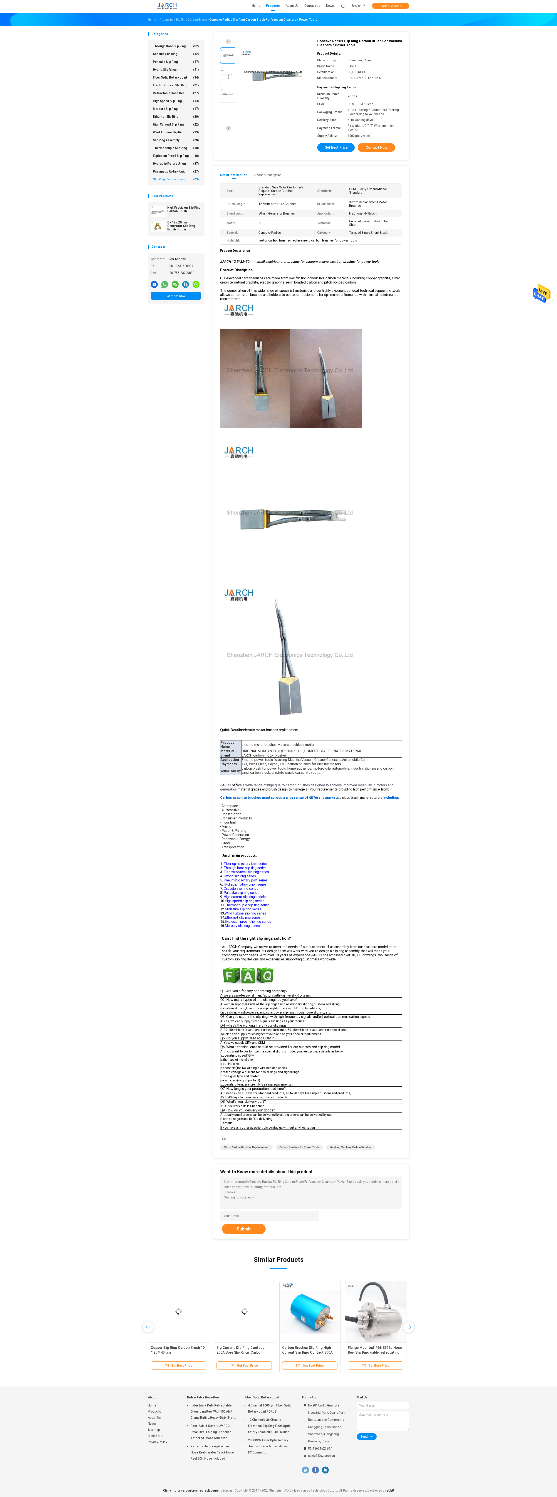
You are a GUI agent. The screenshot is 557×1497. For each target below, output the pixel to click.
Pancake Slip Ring (176, 62)
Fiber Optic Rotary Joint (176, 77)
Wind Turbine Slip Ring (176, 132)
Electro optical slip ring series (246, 872)
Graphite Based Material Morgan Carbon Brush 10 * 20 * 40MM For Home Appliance (243, 1352)
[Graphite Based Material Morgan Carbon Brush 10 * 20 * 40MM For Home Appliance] (244, 1311)
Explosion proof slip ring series (248, 922)
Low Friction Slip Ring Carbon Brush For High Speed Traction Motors (175, 1352)
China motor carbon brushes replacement (192, 1490)
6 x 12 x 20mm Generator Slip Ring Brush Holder (181, 226)
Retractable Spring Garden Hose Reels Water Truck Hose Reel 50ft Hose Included (212, 1452)
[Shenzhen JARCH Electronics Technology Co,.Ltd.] (167, 6)
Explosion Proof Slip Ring (176, 156)
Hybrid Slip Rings (176, 69)
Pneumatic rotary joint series (246, 880)
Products (154, 1411)
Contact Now (176, 296)
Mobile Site (155, 1436)
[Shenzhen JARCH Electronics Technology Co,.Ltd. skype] (185, 284)
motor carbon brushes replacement (246, 1147)
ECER (390, 1490)
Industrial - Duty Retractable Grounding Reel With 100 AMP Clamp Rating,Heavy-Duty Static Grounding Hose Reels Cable (213, 1412)
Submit (244, 1229)
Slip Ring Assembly (176, 140)
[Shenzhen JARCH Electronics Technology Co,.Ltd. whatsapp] (164, 284)
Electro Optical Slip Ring (176, 85)
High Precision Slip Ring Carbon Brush (183, 209)
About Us (154, 1417)
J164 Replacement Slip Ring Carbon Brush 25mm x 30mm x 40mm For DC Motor (306, 1352)
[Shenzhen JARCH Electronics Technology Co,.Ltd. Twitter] (305, 1470)
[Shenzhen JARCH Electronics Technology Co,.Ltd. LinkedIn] (325, 1470)
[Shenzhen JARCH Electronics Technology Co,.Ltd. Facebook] (315, 1470)
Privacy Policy (157, 1442)
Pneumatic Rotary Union (176, 171)
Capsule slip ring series (241, 888)
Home (152, 1405)
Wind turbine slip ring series (245, 913)
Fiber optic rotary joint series (245, 864)
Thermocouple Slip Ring (176, 148)
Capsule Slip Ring (176, 54)
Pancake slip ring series (241, 893)
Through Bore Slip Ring (176, 46)
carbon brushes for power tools (299, 1147)
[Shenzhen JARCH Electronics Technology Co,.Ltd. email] (154, 284)
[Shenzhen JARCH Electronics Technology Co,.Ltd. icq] (196, 284)
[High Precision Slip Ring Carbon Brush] (158, 211)
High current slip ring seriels (245, 897)
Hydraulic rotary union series (245, 884)
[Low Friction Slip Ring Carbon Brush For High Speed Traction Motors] (178, 1311)
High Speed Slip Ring (176, 101)
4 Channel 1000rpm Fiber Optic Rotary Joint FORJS (269, 1408)
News (152, 1423)
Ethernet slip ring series (243, 917)
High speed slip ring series (244, 901)
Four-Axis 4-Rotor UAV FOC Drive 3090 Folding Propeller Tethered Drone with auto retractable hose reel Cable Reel (211, 1432)
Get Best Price (336, 147)
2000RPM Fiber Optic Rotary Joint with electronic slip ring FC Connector (268, 1446)
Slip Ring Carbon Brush (176, 179)
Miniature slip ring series (243, 909)
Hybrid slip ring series (240, 876)
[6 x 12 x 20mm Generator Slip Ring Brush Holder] (158, 226)
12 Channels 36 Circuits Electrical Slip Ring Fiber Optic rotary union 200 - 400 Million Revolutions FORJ (269, 1426)
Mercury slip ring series (242, 926)
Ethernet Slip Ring (176, 116)
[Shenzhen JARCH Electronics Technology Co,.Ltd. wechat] (175, 284)
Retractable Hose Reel (176, 93)
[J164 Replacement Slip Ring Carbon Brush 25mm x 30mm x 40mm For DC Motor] (310, 1311)
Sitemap (154, 1430)
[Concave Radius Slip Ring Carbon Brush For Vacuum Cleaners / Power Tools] (275, 76)
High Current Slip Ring (176, 124)
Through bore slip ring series (245, 868)
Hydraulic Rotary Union (176, 163)
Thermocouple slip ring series (247, 905)
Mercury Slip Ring (176, 109)
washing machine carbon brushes (351, 1147)
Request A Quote (391, 6)
